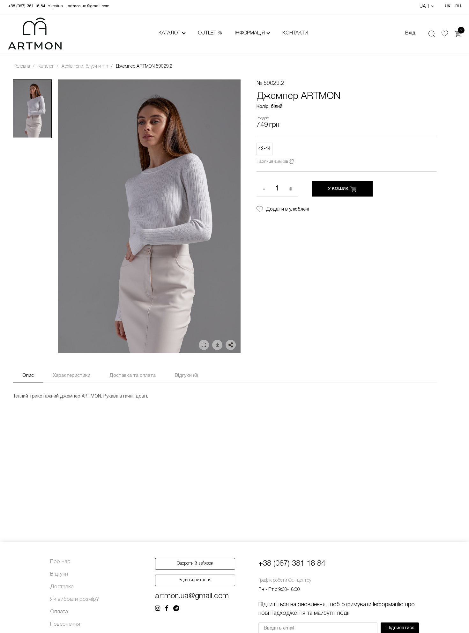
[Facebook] (166, 609)
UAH (425, 6)
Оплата (59, 611)
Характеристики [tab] (71, 375)
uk (447, 6)
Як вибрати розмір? (74, 599)
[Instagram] (157, 609)
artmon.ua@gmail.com (88, 6)
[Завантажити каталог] (217, 345)
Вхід (410, 33)
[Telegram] (176, 609)
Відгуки (59, 574)
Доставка (62, 587)
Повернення (65, 624)
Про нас (60, 561)
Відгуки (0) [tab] (186, 375)
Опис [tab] (28, 375)
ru (458, 6)
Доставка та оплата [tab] (132, 375)
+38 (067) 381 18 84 (26, 6)
